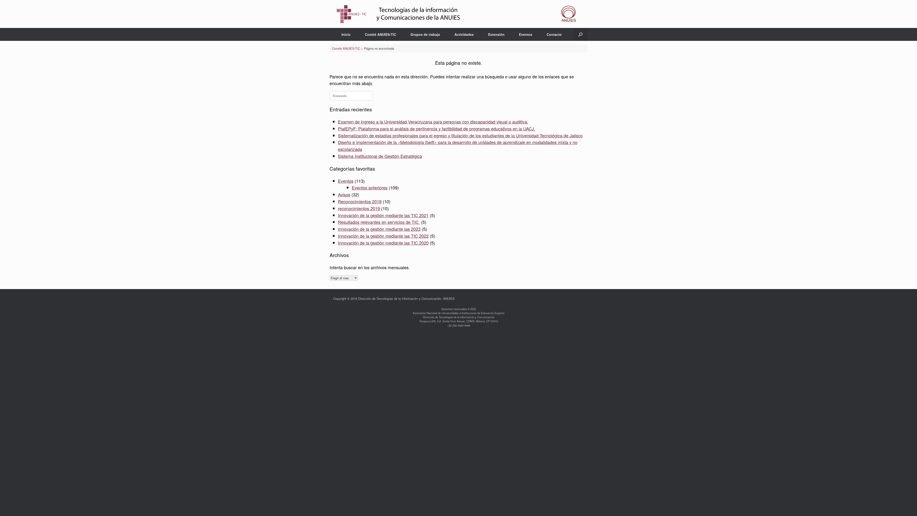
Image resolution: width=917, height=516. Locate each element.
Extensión (496, 34)
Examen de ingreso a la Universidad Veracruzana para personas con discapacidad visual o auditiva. (433, 121)
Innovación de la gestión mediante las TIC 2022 (383, 236)
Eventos (525, 34)
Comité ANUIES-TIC (380, 34)
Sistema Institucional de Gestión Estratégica (380, 156)
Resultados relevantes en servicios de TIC (379, 222)
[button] (580, 34)
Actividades (464, 34)
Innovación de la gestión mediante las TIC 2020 (383, 243)
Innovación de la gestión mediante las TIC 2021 (383, 215)
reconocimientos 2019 (359, 208)
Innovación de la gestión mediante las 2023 (379, 229)
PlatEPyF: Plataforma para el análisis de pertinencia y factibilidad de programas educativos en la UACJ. (436, 128)
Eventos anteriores (370, 187)
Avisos (344, 194)
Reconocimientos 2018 (360, 201)
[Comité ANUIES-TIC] (458, 14)
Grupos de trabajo (425, 34)
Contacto (554, 34)
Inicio (346, 34)
